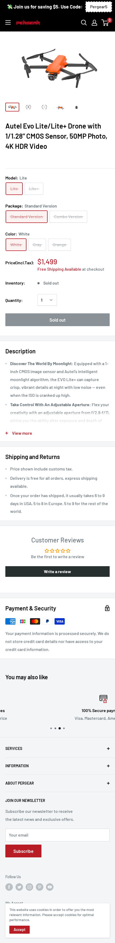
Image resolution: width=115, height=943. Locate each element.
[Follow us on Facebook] (9, 887)
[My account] (94, 23)
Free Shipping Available (59, 268)
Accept (19, 929)
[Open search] (84, 23)
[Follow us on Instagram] (29, 887)
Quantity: (14, 300)
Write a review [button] (57, 571)
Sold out (57, 319)
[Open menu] (8, 22)
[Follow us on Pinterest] (39, 887)
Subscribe (23, 851)
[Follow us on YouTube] (49, 887)
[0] (105, 22)
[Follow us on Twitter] (19, 887)
